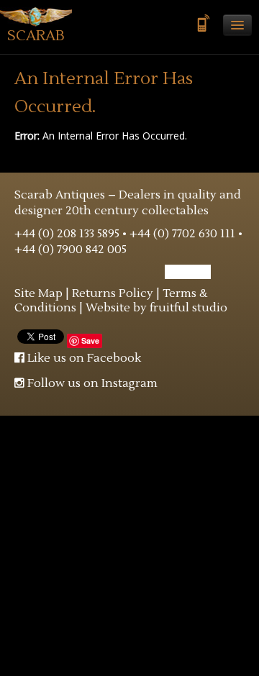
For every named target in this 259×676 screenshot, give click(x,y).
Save (90, 340)
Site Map (38, 293)
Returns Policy (112, 293)
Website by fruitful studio (156, 308)
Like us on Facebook (82, 358)
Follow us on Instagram (91, 383)
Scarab (36, 36)
